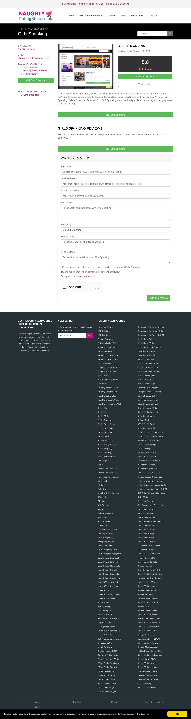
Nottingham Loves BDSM (148, 639)
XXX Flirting (103, 517)
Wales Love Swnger (106, 687)
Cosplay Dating (144, 683)
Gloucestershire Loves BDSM (150, 331)
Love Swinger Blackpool (108, 558)
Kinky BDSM (142, 497)
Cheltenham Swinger (146, 339)
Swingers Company (106, 542)
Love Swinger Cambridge (109, 574)
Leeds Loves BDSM (146, 525)
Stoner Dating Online (146, 687)
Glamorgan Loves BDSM (148, 550)
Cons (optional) (68, 252)
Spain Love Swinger (146, 533)
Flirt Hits (101, 501)
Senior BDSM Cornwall (147, 400)
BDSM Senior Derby (146, 424)
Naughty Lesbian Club (107, 347)
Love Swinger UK (105, 610)
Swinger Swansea (145, 606)
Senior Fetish (103, 436)
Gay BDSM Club (105, 623)
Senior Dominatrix (105, 432)
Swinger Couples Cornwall (149, 392)
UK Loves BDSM (105, 643)
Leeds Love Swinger (146, 517)
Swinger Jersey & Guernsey (149, 477)
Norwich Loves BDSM (147, 659)
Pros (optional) (68, 236)
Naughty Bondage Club (108, 388)
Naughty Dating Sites (90, 16)
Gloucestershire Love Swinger (150, 327)
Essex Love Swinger (146, 351)
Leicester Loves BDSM (147, 598)
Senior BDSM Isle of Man (148, 473)
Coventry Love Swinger (147, 404)
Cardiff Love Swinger (107, 691)
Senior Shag (103, 408)
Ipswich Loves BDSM (146, 452)
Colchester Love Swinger (148, 371)
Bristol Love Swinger (146, 384)
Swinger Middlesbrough (147, 647)
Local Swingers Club (107, 537)
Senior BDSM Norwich (147, 663)
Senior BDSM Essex (146, 359)
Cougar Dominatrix (106, 339)
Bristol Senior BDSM (146, 379)
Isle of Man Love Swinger (148, 461)
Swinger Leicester (145, 594)
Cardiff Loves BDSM (106, 679)
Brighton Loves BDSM (107, 651)
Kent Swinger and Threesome (150, 505)
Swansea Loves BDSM (147, 610)
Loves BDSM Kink (105, 614)
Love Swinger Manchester (109, 566)
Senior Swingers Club (107, 444)
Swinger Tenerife (144, 566)
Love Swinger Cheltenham (109, 578)
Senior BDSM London (147, 586)
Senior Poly (103, 481)
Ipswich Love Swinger (147, 444)
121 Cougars (103, 461)
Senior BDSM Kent (145, 513)
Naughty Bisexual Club (108, 359)
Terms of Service (84, 276)
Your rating (66, 224)
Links (152, 16)
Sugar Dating (137, 16)
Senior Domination (106, 428)
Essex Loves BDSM (146, 355)
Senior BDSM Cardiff (107, 683)
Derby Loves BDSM (146, 428)
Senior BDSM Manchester (148, 623)
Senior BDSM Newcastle (148, 627)
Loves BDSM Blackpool (108, 635)
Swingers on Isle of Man (91, 4)
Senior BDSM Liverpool (147, 667)
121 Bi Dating (103, 331)
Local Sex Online (105, 327)
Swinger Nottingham (146, 635)
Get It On (102, 489)
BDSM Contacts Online (108, 379)
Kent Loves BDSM (145, 509)
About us (76, 702)
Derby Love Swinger (146, 416)
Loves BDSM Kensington (109, 586)
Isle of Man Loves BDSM (148, 469)
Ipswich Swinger (144, 448)
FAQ (37, 707)
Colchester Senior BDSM (148, 367)
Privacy (115, 702)
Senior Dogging (104, 452)
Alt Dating (102, 509)
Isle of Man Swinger (146, 465)
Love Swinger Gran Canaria (149, 578)
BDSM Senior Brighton (107, 667)
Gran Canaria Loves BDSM (149, 570)
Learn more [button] (145, 714)
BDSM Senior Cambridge (109, 663)
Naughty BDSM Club (107, 371)
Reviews (111, 16)
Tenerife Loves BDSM (147, 558)
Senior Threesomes (106, 456)
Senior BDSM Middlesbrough (150, 655)
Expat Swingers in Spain (108, 618)
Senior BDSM (103, 416)
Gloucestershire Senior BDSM (150, 335)
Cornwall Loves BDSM (147, 396)
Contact (37, 702)
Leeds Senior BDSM (146, 529)
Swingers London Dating (148, 590)
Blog (123, 16)
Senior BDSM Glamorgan (148, 554)
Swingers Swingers (106, 513)
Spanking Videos (37, 29)
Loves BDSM (103, 590)
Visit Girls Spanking (36, 80)
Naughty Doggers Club (108, 355)
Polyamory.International (108, 477)
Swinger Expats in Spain (148, 440)
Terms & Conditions (153, 702)
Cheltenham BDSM (145, 343)
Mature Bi (102, 384)
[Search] (170, 33)
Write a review (30, 74)
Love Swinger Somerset (148, 679)
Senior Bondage (105, 420)
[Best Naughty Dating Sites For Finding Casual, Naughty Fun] (35, 15)
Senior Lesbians (105, 351)
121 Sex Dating (104, 335)
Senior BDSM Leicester (147, 602)
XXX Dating (103, 505)
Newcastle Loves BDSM (148, 631)
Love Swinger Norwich (107, 570)
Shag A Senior (104, 521)
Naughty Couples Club (107, 392)
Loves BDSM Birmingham (109, 631)
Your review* (67, 202)
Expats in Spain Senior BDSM (150, 436)
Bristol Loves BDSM (146, 375)
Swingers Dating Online (108, 343)
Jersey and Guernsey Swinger (150, 481)
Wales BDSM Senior (106, 675)
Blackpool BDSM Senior (108, 655)
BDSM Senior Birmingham (109, 639)
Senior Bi (102, 412)
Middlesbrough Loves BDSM (150, 651)
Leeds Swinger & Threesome (150, 521)
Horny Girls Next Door (107, 529)
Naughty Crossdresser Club (110, 367)
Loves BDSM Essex (106, 598)
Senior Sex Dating (106, 546)
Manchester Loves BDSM (148, 618)
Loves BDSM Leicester (117, 4)
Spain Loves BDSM (146, 537)
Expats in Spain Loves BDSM (150, 432)
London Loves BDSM (146, 582)
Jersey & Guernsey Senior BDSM (152, 489)
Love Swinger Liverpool (108, 562)
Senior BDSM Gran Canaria (149, 574)
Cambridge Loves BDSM (108, 659)
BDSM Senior (69, 4)
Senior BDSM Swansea (147, 614)
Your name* (66, 166)
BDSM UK (102, 497)
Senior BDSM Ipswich (146, 456)
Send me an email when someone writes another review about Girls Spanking (101, 267)
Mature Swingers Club (107, 363)
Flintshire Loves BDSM (147, 671)
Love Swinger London (107, 550)
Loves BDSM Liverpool (108, 582)
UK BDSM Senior (105, 647)
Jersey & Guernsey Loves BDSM (151, 485)
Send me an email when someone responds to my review (91, 272)
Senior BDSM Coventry (147, 412)
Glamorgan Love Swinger (148, 546)
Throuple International (107, 473)
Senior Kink (103, 375)
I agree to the (78, 276)
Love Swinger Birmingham (109, 554)
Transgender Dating (106, 627)
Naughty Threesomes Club (109, 404)
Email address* (68, 178)
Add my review (158, 298)
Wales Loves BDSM (106, 671)
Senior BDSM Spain (146, 542)
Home (71, 16)
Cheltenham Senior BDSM (149, 347)
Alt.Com (101, 485)
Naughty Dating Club (107, 396)
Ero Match (102, 525)
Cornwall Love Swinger (147, 388)
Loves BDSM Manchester (109, 594)
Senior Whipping (105, 448)
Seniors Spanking (105, 440)
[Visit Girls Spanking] (85, 67)
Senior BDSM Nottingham (148, 643)
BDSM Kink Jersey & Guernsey (151, 493)
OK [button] (177, 714)
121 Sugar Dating (105, 533)
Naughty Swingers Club (108, 400)
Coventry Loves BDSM (147, 408)
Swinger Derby (143, 420)
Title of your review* (70, 190)
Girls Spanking (30, 67)
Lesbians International (107, 469)
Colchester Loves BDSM (148, 363)
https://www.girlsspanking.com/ (33, 58)
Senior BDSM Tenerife (147, 562)
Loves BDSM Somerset (147, 675)
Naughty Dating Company (109, 493)
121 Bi (100, 465)
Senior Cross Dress (106, 424)
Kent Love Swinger (145, 501)
